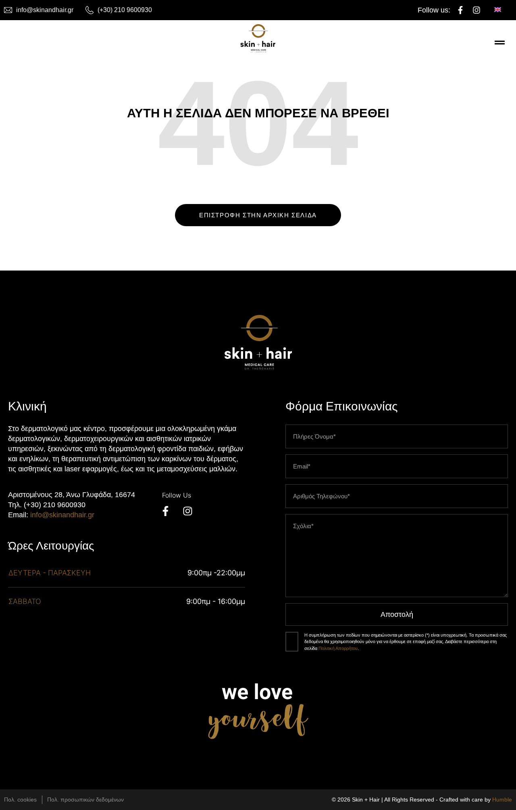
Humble (502, 799)
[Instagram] (476, 10)
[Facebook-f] (460, 10)
